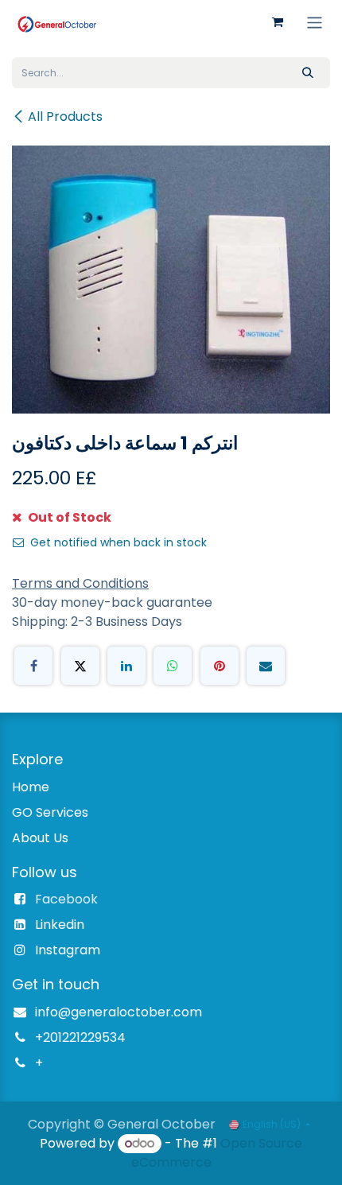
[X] (80, 666)
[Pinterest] (219, 666)
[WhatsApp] (173, 666)
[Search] (308, 72)
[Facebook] (33, 666)
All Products (65, 116)
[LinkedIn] (126, 666)
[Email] (266, 666)
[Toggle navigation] (314, 21)
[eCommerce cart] (277, 22)
